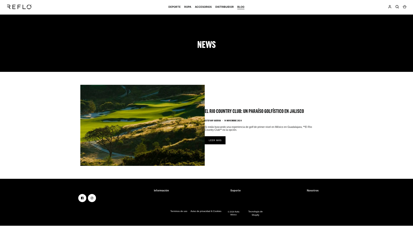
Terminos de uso (178, 211)
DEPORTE (174, 6)
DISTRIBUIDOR (224, 6)
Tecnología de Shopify (255, 213)
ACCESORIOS (203, 6)
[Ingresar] (389, 6)
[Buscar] (397, 6)
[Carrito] (404, 6)
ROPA (187, 6)
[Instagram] (92, 198)
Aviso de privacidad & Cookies (206, 211)
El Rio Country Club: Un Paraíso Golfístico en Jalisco (254, 111)
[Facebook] (82, 198)
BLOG (240, 6)
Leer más (215, 140)
